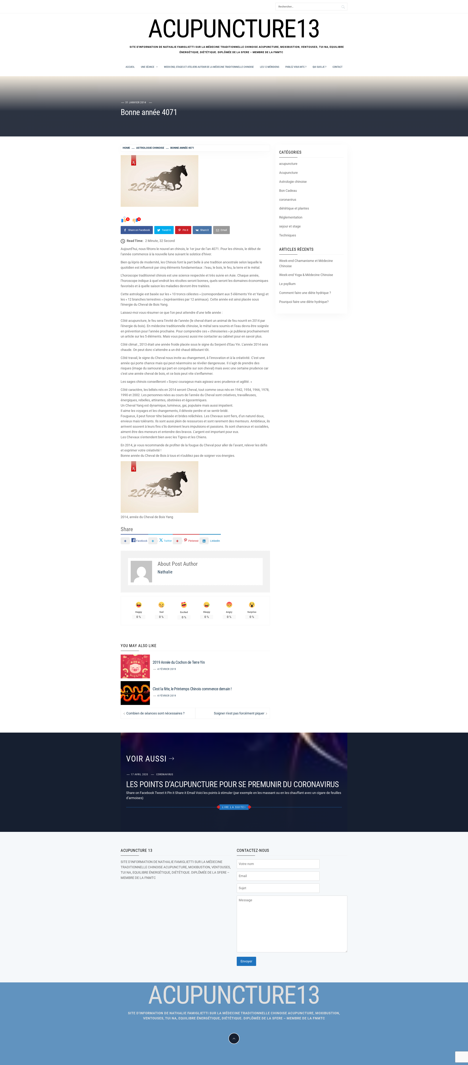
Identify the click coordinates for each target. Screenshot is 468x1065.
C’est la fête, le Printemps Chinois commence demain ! (192, 689)
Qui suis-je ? (319, 66)
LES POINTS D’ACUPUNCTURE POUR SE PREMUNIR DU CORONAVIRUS (232, 784)
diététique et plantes (294, 208)
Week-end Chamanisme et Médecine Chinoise (306, 263)
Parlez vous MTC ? (295, 66)
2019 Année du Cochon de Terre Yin (179, 662)
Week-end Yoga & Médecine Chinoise (306, 275)
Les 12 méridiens (269, 66)
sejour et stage (290, 226)
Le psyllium (287, 284)
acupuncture (288, 164)
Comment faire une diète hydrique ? (305, 293)
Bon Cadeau (288, 190)
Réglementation (290, 217)
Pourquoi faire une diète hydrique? (304, 302)
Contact (337, 66)
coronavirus (287, 199)
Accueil (130, 66)
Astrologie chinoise (293, 182)
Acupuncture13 (234, 29)
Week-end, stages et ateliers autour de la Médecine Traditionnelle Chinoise (209, 66)
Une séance (147, 66)
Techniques (287, 235)
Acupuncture (288, 173)
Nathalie (165, 572)
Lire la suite (233, 807)
